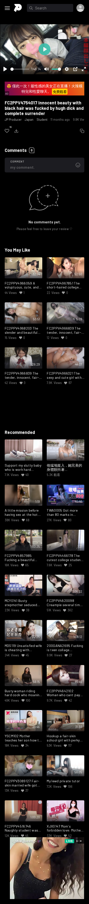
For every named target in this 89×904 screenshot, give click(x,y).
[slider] (19, 69)
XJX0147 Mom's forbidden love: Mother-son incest (65, 828)
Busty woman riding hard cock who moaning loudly (23, 693)
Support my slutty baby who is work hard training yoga (23, 467)
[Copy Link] (82, 131)
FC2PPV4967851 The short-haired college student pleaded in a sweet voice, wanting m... (63, 285)
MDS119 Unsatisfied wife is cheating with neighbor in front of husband (23, 648)
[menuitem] (7, 131)
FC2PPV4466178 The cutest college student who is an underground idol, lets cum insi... (64, 558)
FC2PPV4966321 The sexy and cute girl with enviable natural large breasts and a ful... (64, 375)
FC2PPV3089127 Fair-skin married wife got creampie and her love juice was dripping (22, 783)
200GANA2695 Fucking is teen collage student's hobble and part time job (65, 648)
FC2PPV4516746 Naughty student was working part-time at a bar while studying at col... (23, 828)
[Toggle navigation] (7, 8)
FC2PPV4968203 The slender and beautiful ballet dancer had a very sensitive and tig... (23, 330)
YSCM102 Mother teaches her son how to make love (23, 738)
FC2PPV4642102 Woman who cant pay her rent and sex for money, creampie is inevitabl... (63, 693)
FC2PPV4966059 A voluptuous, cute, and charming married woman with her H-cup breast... (22, 285)
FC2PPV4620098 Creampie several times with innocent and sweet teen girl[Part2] (65, 603)
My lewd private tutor (63, 781)
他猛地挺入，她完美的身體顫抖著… (64, 467)
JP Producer (13, 119)
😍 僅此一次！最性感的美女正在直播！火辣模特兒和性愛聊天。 (45, 89)
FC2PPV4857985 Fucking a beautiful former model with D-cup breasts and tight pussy (22, 558)
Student (42, 119)
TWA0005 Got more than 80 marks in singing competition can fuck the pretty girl (65, 512)
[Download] (16, 131)
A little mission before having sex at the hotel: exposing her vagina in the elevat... (23, 512)
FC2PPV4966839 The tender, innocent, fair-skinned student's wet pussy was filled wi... (64, 330)
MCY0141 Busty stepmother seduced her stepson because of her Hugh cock (23, 603)
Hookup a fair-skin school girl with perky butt (63, 738)
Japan (29, 119)
